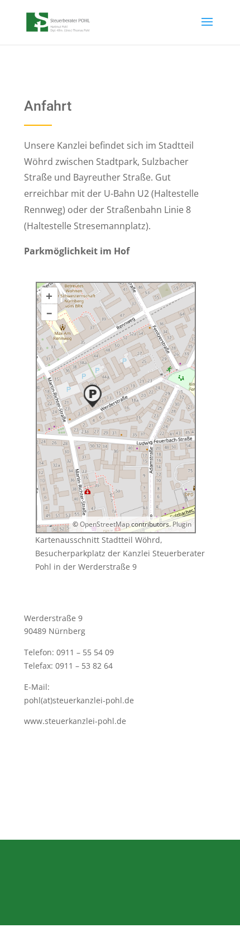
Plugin (181, 524)
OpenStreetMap (104, 524)
